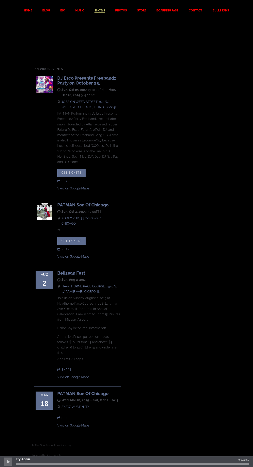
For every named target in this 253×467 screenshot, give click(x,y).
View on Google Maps (73, 188)
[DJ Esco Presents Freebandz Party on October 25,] (44, 92)
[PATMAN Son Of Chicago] (44, 218)
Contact (195, 10)
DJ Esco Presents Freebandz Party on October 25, (86, 80)
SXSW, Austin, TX (75, 407)
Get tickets (71, 172)
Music (79, 10)
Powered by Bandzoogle (46, 455)
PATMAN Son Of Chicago (83, 204)
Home (28, 10)
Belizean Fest (71, 273)
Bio (62, 10)
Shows (99, 10)
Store (141, 10)
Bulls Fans (220, 10)
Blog (46, 10)
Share (66, 181)
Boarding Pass (167, 10)
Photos (121, 10)
